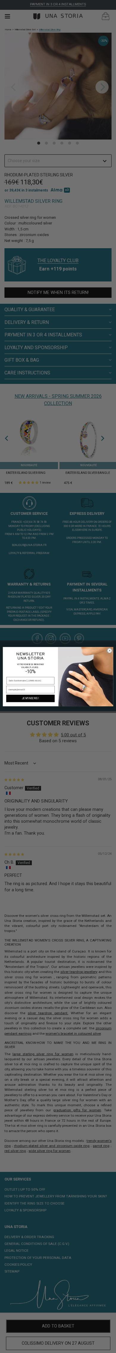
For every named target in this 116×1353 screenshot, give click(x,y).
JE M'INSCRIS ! (30, 698)
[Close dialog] (109, 650)
